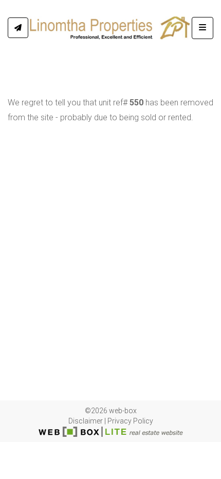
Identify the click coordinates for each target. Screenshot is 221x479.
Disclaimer (85, 421)
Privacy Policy (130, 421)
